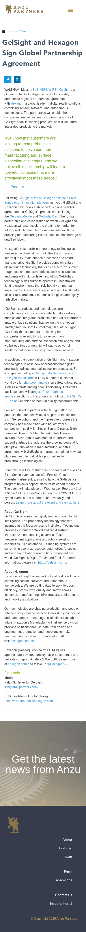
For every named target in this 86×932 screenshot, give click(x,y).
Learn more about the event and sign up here (47, 502)
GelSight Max (48, 216)
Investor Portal (61, 903)
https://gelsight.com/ (52, 562)
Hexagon (17, 103)
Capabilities (63, 880)
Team (68, 856)
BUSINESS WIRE (44, 89)
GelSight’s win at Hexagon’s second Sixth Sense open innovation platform (40, 200)
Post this (17, 186)
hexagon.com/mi (22, 640)
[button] (70, 10)
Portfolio (65, 848)
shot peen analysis (37, 382)
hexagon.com (17, 664)
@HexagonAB (57, 664)
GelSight (65, 89)
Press (68, 871)
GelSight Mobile (21, 216)
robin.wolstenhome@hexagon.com (28, 700)
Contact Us (63, 895)
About (67, 840)
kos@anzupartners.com (21, 687)
